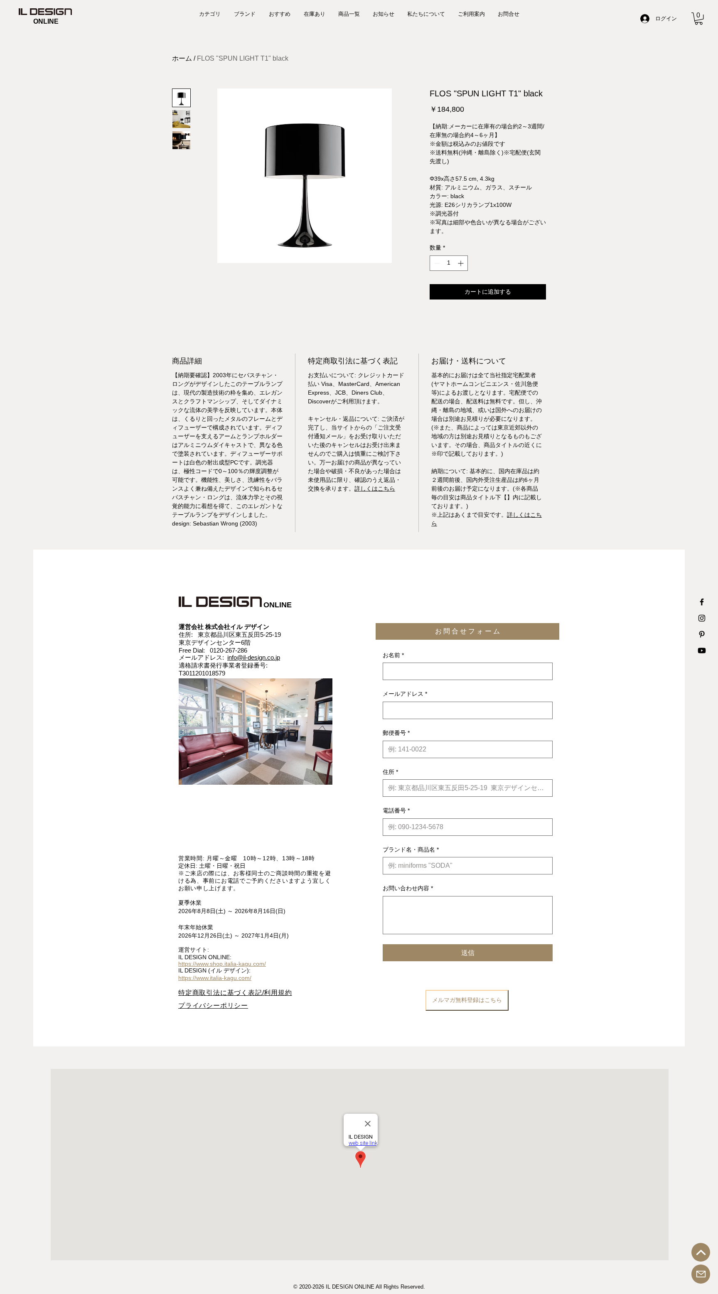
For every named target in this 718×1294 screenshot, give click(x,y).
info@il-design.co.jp (253, 657)
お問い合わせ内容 (408, 888)
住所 (390, 772)
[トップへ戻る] (700, 1252)
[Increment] (461, 263)
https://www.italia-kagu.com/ (214, 978)
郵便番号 (396, 732)
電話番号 (396, 810)
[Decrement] (436, 263)
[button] (698, 18)
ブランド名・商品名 (411, 849)
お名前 (393, 655)
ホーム (182, 58)
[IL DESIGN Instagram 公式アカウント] (701, 618)
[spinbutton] (448, 263)
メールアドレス (405, 693)
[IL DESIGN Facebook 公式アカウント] (701, 601)
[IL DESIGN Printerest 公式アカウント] (701, 634)
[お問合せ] (700, 1274)
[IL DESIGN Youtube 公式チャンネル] (701, 650)
